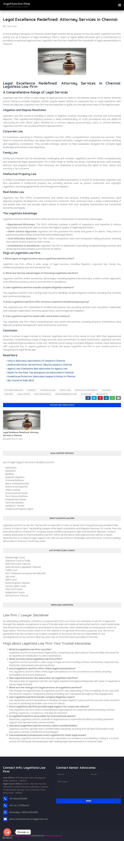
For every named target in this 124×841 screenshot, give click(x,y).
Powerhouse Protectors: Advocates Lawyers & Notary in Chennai (41, 376)
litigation (86, 394)
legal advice (23, 394)
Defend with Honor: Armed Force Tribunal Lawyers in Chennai (40, 364)
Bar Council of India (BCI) (21, 380)
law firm (106, 390)
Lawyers (9, 394)
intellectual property (86, 390)
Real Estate (101, 394)
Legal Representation (66, 394)
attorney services (14, 390)
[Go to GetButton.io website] (7, 838)
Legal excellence (42, 394)
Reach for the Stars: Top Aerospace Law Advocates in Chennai (40, 372)
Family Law (65, 390)
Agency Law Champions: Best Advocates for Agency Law (37, 368)
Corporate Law (47, 390)
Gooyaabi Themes (53, 835)
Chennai (31, 390)
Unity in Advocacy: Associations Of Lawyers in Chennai (36, 360)
